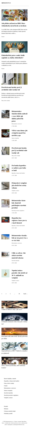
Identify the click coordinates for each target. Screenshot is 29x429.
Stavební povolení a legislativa (18, 210)
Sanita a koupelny (15, 138)
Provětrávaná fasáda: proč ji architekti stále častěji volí (19, 150)
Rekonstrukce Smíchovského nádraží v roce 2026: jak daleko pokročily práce (19, 116)
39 (19, 293)
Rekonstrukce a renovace (17, 123)
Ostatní (2, 36)
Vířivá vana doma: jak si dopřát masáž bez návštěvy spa (19, 133)
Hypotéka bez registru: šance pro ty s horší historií (19, 220)
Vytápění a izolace (15, 190)
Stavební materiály (15, 260)
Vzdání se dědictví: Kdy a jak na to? (11, 309)
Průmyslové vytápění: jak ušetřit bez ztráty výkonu (19, 185)
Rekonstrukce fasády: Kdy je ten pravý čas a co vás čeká (19, 238)
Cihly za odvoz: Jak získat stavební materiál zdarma (19, 255)
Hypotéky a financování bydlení (18, 173)
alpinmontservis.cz (6, 2)
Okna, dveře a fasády (5, 100)
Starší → (25, 293)
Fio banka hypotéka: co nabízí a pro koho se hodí (19, 168)
